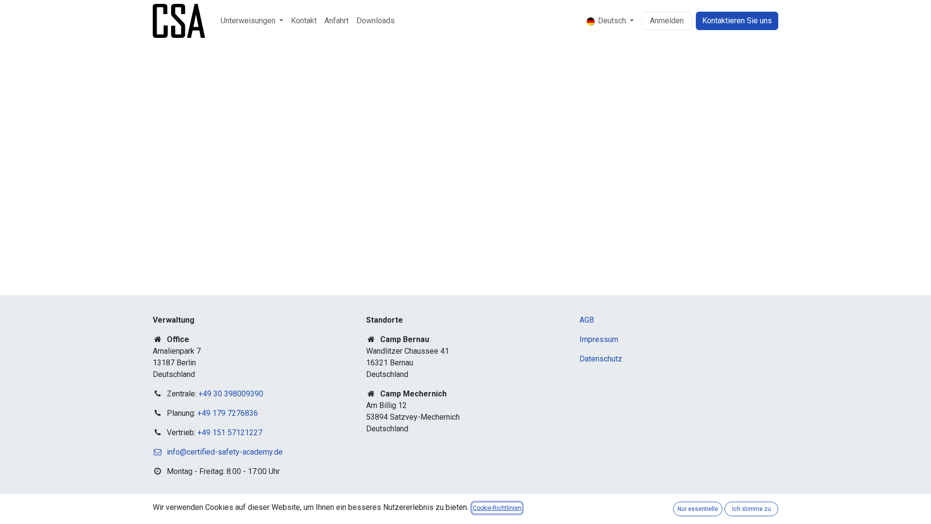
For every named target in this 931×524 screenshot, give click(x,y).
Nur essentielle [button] (697, 509)
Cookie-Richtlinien (497, 508)
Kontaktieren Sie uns (737, 20)
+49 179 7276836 (227, 413)
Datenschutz (600, 358)
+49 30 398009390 (230, 393)
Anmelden (667, 20)
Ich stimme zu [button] (751, 509)
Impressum (598, 339)
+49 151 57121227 (229, 432)
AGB (586, 320)
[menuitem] (252, 21)
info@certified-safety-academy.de (225, 452)
